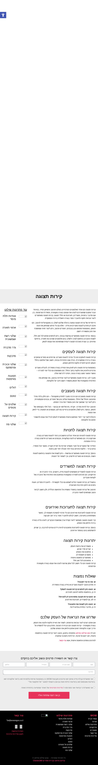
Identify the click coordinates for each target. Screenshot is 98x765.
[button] (3, 15)
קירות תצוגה (9, 415)
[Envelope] (16, 726)
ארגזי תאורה (9, 327)
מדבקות (11, 355)
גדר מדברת (9, 347)
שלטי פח (11, 424)
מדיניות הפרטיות (56, 688)
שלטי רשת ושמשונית (10, 337)
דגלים (13, 387)
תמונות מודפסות (11, 377)
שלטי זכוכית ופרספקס (9, 366)
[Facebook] (21, 726)
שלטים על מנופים (10, 406)
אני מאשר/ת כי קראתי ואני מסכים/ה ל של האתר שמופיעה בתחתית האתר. (57, 688)
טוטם (13, 395)
